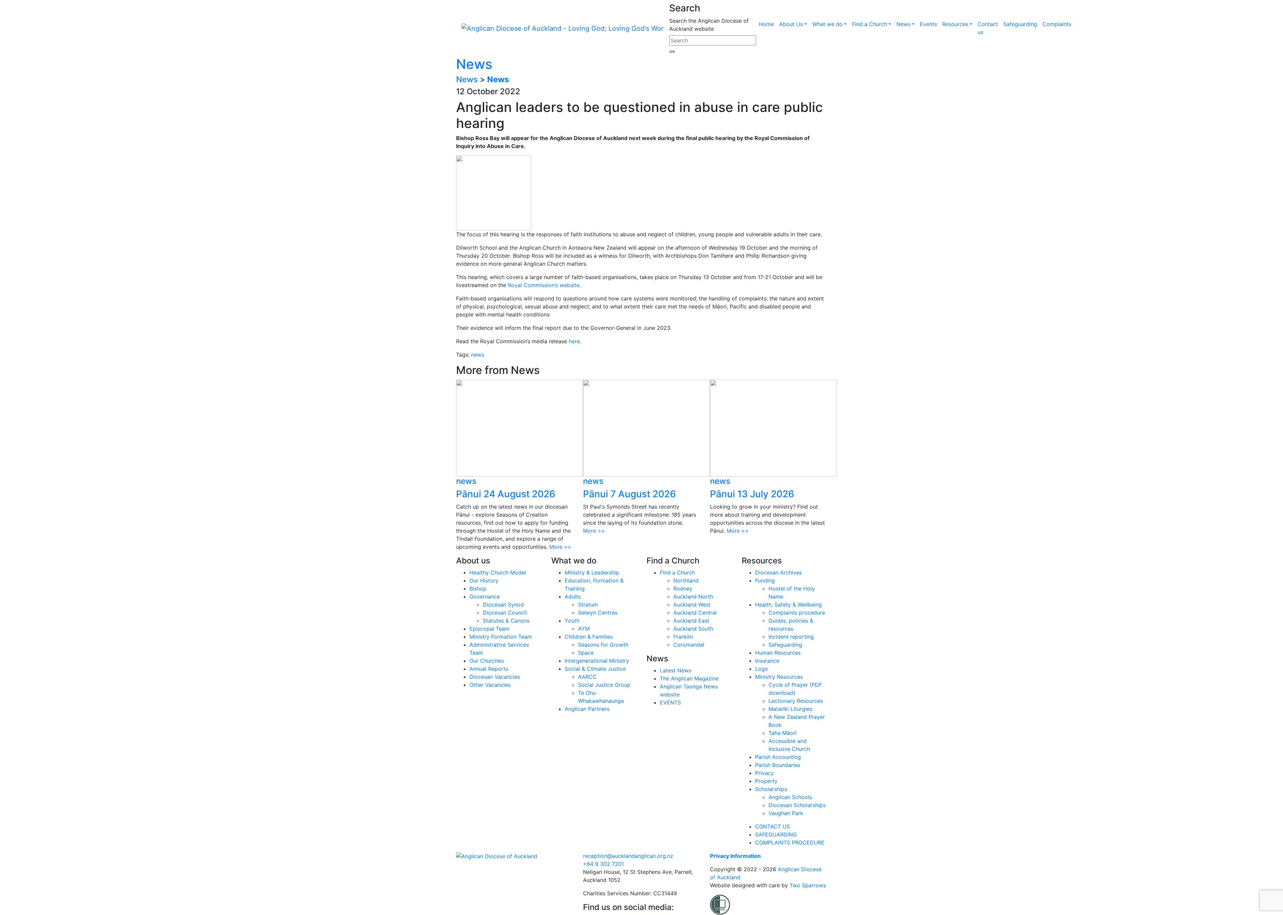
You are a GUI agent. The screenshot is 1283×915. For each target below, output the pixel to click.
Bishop (477, 588)
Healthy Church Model (497, 572)
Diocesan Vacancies (494, 676)
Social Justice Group (604, 684)
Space (586, 652)
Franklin (683, 636)
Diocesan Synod (503, 604)
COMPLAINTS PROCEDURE (790, 842)
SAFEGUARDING (776, 834)
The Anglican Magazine (689, 678)
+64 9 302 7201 (603, 864)
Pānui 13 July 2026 (752, 494)
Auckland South (693, 628)
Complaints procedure (796, 612)
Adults (573, 596)
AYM (584, 628)
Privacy (764, 773)
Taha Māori (782, 733)
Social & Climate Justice (595, 668)
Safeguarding (1020, 24)
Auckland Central (695, 612)
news (477, 354)
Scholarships (771, 789)
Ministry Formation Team (500, 636)
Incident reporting (791, 636)
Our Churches (486, 660)
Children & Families (589, 636)
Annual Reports (488, 668)
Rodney (682, 588)
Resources (955, 24)
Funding (765, 580)
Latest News (675, 670)
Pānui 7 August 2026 (629, 494)
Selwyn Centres (597, 612)
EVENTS (670, 702)
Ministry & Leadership (592, 572)
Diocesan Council (505, 612)
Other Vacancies (490, 684)
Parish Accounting (778, 757)
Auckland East (691, 620)
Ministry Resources (779, 676)
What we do (827, 24)
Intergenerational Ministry (597, 660)
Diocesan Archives (778, 572)
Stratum (588, 604)
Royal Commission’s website (543, 285)
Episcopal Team (489, 628)
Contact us (988, 28)
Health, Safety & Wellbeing (788, 604)
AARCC (587, 676)
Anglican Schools (790, 797)
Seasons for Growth (603, 644)
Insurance (767, 660)
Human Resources (778, 652)
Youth (572, 620)
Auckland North (693, 596)
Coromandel (688, 644)
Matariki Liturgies (790, 708)
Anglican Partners (587, 708)
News (903, 24)
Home (766, 24)
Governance (484, 596)
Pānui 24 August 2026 (505, 494)
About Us (791, 24)
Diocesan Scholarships (797, 805)
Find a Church (869, 24)
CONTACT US (772, 826)
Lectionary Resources (795, 700)
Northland (686, 580)
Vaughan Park (785, 813)
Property (766, 781)
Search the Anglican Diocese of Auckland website (709, 24)
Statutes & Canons (506, 620)
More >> (560, 546)
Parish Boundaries (777, 765)
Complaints (1056, 24)
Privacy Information (735, 856)
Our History (483, 580)
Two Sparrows (808, 885)
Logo (761, 668)
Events (928, 24)
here (574, 341)
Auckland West (692, 604)
